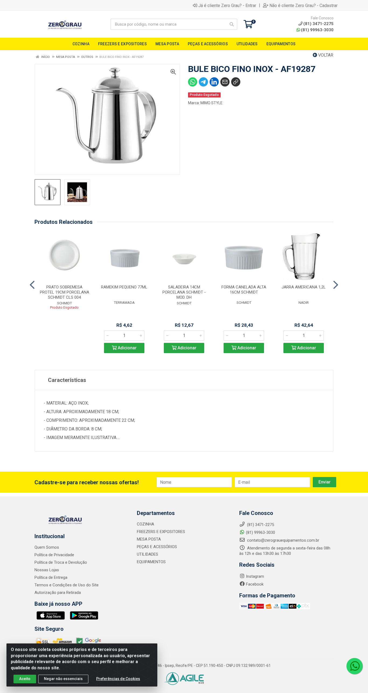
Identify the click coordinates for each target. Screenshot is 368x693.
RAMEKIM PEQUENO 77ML (124, 287)
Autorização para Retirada (57, 592)
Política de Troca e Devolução (60, 562)
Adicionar (127, 347)
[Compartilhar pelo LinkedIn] (214, 81)
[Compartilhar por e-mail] (225, 81)
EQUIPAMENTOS (151, 561)
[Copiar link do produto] (235, 81)
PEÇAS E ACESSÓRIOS (157, 546)
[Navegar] (32, 285)
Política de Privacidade (54, 554)
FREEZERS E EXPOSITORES (161, 531)
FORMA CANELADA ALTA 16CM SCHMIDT (243, 290)
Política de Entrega (50, 577)
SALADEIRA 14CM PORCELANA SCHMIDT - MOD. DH (184, 292)
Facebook (254, 584)
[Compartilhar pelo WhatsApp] (192, 81)
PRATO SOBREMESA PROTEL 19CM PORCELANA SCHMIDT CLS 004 (64, 292)
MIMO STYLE (211, 103)
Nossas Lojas (46, 569)
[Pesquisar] (231, 24)
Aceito (24, 679)
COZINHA (145, 524)
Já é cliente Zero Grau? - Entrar (227, 5)
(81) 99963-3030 (317, 29)
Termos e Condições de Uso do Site (66, 585)
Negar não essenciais (63, 679)
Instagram (255, 576)
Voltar (325, 55)
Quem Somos (46, 547)
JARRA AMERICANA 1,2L (304, 287)
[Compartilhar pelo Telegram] (203, 81)
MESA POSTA (149, 539)
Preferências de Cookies (118, 679)
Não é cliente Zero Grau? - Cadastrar (303, 5)
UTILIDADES (147, 554)
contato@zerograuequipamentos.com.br (282, 540)
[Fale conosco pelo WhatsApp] (354, 666)
